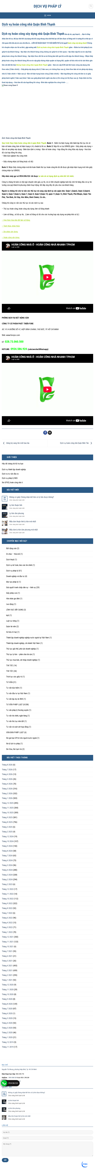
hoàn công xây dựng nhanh (77, 43)
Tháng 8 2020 (7, 1004)
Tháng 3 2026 (7, 788)
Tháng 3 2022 (7, 927)
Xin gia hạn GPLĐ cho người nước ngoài (21, 738)
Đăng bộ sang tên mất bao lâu (17, 443)
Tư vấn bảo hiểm (12, 688)
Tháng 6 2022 (7, 918)
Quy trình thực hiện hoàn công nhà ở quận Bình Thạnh (24, 143)
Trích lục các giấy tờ (14, 676)
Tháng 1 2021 (7, 980)
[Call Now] (4, 1083)
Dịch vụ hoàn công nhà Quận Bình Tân (74, 443)
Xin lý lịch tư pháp (13, 743)
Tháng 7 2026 (7, 769)
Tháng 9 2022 (7, 903)
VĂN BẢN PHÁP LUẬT (15, 732)
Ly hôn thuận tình (15, 505)
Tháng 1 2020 (7, 1037)
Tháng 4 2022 (7, 922)
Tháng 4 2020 (7, 1023)
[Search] (91, 6)
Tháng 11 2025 (7, 808)
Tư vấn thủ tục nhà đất (15, 721)
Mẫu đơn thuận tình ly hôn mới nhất (22, 521)
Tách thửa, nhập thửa (11, 226)
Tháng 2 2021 (7, 975)
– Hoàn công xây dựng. (11, 237)
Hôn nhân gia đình (13, 598)
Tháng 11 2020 (7, 989)
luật (7, 615)
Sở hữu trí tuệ (11, 632)
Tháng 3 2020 (7, 1028)
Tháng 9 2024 (7, 846)
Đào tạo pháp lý (12, 582)
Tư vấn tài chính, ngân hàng (16, 716)
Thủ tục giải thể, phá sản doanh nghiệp (21, 649)
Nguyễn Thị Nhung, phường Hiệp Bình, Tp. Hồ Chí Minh (19, 1069)
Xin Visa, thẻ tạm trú (14, 749)
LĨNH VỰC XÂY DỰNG (14, 610)
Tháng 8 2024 (7, 851)
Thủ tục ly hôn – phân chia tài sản (19, 654)
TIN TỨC (9, 665)
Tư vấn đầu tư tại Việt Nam (16, 693)
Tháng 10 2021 (7, 946)
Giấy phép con (11, 593)
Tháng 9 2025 (7, 817)
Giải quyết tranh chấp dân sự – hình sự (21, 587)
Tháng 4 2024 (7, 870)
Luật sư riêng (11, 621)
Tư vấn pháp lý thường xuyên (17, 710)
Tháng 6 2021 (7, 956)
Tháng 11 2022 (7, 894)
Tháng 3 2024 (7, 875)
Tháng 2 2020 (7, 1032)
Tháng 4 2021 (7, 965)
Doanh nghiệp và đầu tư (15, 576)
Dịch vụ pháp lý (47, 6)
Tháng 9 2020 (7, 999)
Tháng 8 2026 (7, 765)
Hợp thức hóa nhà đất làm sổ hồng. (16, 220)
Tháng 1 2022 (7, 932)
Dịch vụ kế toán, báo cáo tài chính (19, 565)
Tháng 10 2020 (7, 994)
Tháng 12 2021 (7, 937)
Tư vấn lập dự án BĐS (14, 699)
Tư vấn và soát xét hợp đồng (17, 727)
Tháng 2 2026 (7, 793)
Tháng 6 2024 (7, 860)
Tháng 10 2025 (7, 812)
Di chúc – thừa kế (13, 554)
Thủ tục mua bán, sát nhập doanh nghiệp (21, 660)
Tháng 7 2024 (7, 855)
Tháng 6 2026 (7, 774)
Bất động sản (11, 548)
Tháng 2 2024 (7, 879)
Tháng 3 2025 (7, 827)
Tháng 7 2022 (7, 913)
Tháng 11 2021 (7, 942)
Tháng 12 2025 (7, 803)
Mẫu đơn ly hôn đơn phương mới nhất (23, 530)
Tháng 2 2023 (7, 884)
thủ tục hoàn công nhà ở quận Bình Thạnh (32, 65)
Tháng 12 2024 (7, 836)
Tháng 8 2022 (7, 908)
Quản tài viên (11, 626)
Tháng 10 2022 (7, 899)
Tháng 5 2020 (7, 1018)
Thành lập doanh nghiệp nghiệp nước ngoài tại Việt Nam (27, 637)
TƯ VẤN (9, 682)
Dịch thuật (10, 559)
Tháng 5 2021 (7, 961)
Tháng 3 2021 (7, 970)
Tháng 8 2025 (7, 822)
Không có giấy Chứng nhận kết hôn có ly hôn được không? (31, 497)
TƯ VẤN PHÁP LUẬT (14, 704)
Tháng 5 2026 (7, 779)
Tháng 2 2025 (7, 831)
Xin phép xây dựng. (10, 231)
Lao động (9, 604)
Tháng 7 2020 (7, 1008)
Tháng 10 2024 (7, 841)
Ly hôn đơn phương (16, 513)
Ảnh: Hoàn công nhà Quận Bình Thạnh (16, 138)
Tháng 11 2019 (7, 1047)
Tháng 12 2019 (7, 1042)
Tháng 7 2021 (7, 951)
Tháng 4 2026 (7, 784)
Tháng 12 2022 (7, 889)
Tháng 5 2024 (7, 865)
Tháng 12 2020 (7, 985)
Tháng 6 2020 (7, 1013)
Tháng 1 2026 (7, 798)
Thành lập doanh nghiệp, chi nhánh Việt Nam (23, 643)
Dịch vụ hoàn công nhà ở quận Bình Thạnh (53, 47)
